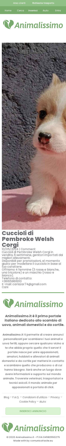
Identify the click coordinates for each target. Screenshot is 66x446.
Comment (28, 249)
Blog (6, 397)
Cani (5, 287)
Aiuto (42, 401)
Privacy (55, 397)
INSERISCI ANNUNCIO (33, 411)
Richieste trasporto (43, 3)
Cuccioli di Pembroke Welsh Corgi (28, 239)
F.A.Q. (15, 397)
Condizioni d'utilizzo (35, 397)
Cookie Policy (27, 401)
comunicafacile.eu (41, 440)
